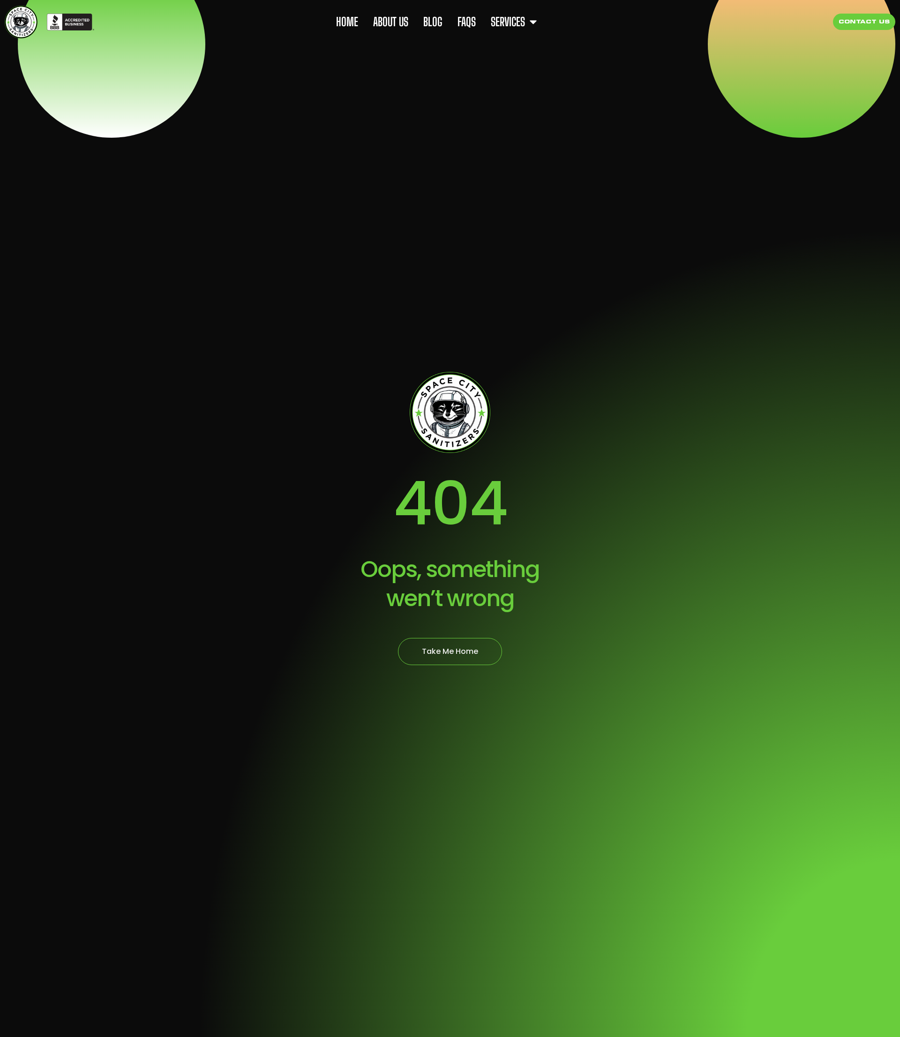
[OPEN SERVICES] (533, 22)
